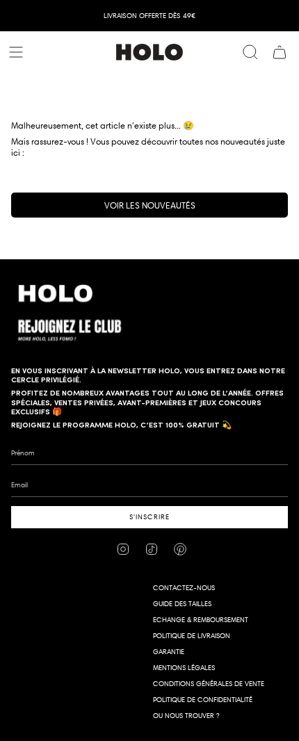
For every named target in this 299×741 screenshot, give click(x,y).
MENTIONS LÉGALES (184, 667)
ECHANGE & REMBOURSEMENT (200, 619)
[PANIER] (279, 52)
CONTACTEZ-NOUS (184, 587)
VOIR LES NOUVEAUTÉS (149, 205)
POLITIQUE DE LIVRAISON (191, 635)
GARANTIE (168, 651)
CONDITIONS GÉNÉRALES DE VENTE (208, 683)
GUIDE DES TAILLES (182, 603)
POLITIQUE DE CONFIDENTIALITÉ (202, 699)
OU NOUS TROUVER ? (186, 715)
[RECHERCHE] (250, 52)
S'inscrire (149, 516)
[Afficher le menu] (18, 52)
